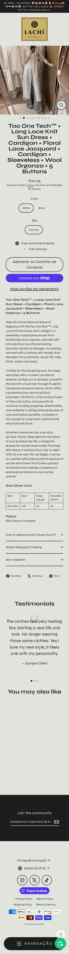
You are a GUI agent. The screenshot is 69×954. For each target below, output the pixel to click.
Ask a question (15, 559)
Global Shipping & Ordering (24, 547)
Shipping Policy (23, 904)
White (26, 208)
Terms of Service (45, 904)
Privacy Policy (24, 898)
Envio (30, 185)
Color (34, 198)
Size (34, 220)
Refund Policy (44, 898)
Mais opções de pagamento (34, 289)
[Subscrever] (56, 822)
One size (34, 229)
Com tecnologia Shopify (34, 924)
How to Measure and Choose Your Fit (31, 534)
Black (41, 208)
